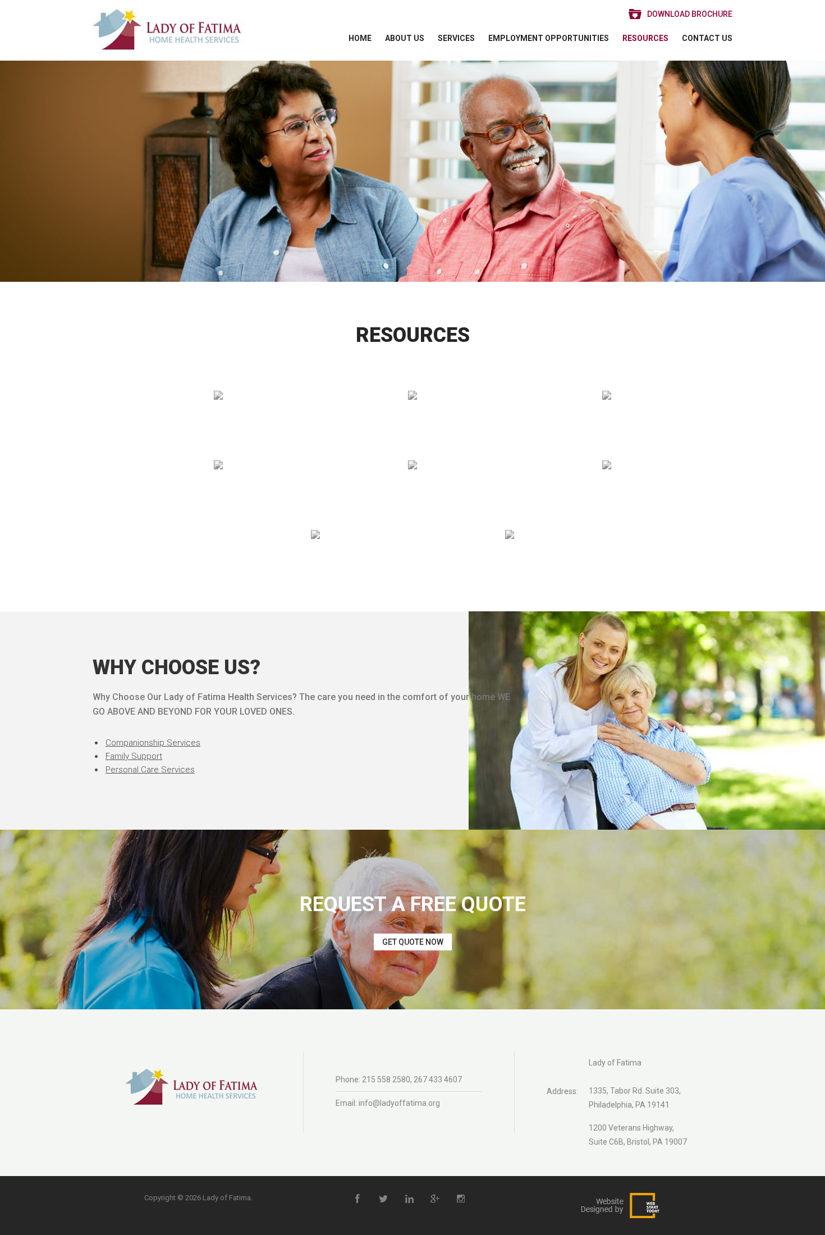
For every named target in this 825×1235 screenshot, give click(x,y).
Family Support (134, 756)
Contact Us (707, 38)
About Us (404, 38)
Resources (645, 38)
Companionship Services (153, 743)
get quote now (412, 941)
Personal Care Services (150, 770)
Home (360, 38)
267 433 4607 (438, 1079)
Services (456, 38)
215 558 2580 (386, 1079)
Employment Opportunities (548, 38)
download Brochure (689, 14)
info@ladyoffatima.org (399, 1103)
